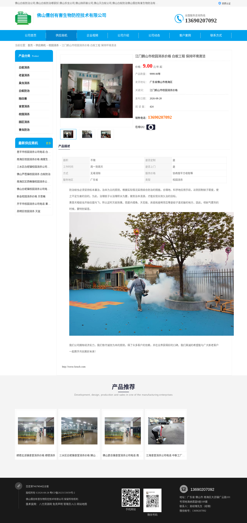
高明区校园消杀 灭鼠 (28, 211)
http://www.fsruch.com (74, 366)
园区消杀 (24, 122)
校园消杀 (54, 45)
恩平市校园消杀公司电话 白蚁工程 (34, 152)
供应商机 (61, 35)
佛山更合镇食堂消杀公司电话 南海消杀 (124, 455)
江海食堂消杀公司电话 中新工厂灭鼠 (166, 455)
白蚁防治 (24, 90)
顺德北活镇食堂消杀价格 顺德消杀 (35, 455)
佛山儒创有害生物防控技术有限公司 (44, 499)
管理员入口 (69, 504)
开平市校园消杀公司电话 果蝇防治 (34, 204)
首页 (30, 45)
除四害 (23, 98)
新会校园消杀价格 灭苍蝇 (31, 196)
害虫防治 (24, 129)
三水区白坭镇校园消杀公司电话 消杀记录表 (34, 166)
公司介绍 (123, 35)
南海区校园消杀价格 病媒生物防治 (34, 159)
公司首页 (30, 35)
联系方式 (216, 35)
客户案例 (185, 35)
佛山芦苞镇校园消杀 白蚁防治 (33, 174)
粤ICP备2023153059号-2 (62, 492)
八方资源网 (45, 504)
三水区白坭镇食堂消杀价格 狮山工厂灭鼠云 (83, 455)
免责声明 (58, 504)
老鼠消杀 (24, 75)
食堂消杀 (24, 106)
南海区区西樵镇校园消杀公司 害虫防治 (34, 181)
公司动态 (154, 35)
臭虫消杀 (24, 83)
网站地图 (82, 504)
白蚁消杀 (24, 67)
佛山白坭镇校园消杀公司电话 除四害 (34, 189)
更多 (48, 143)
